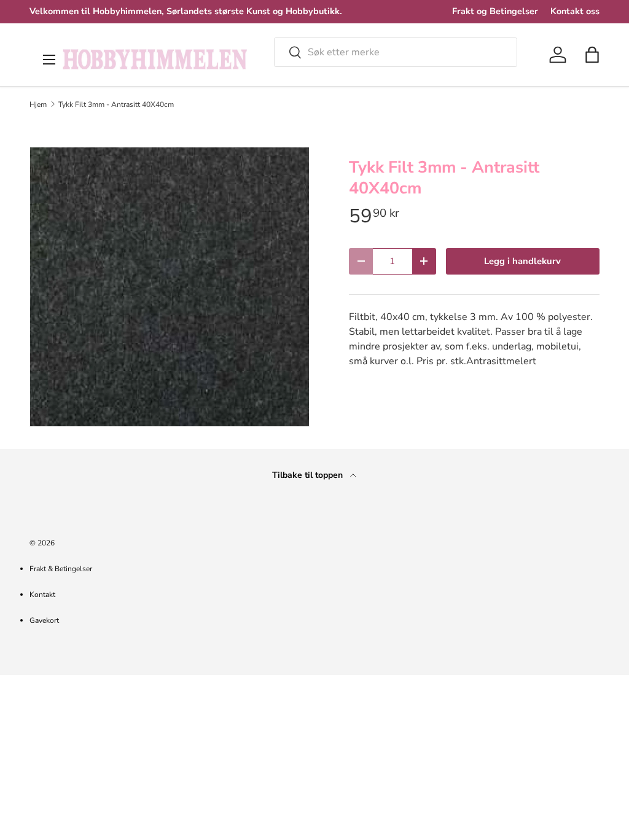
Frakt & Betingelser (60, 569)
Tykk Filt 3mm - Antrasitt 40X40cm (116, 104)
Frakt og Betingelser (495, 11)
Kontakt (42, 594)
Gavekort (44, 620)
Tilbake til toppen (308, 475)
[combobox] (396, 52)
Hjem (38, 104)
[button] (592, 54)
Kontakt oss (575, 11)
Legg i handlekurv (522, 261)
